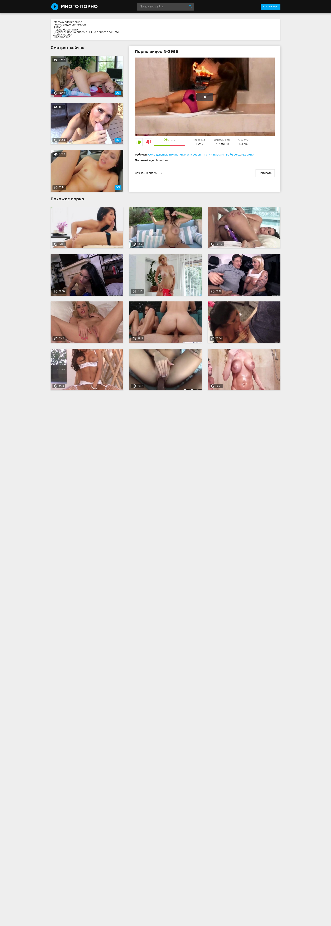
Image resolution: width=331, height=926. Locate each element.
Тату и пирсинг (214, 155)
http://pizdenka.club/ (67, 22)
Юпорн (58, 27)
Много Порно (79, 7)
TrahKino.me (61, 37)
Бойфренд (233, 155)
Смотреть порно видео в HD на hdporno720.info (86, 32)
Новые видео (270, 7)
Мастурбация (193, 155)
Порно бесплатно (65, 30)
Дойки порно (62, 35)
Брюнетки (176, 155)
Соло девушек (158, 155)
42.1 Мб (243, 144)
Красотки (247, 155)
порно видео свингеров (69, 25)
